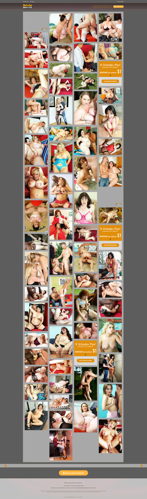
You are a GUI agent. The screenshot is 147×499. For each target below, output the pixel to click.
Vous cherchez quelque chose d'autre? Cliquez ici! (74, 483)
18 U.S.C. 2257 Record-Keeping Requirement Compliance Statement (81, 487)
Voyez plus (82, 485)
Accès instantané (77, 485)
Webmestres (64, 487)
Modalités (53, 487)
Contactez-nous (68, 487)
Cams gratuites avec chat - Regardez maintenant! (102, 6)
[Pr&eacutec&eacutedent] (6, 466)
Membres (68, 485)
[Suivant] (141, 466)
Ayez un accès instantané (119, 6)
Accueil (65, 485)
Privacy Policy (94, 487)
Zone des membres (121, 1)
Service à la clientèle (58, 487)
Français (33, 1)
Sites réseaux (26, 1)
